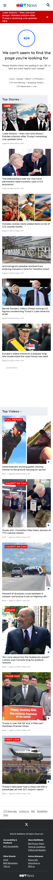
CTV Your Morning (17, 82)
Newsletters (42, 811)
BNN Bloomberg (10, 863)
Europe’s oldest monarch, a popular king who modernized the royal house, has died (25, 355)
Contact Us (24, 811)
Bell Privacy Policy (36, 843)
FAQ (33, 811)
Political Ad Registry (37, 850)
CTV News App (10, 811)
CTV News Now (24, 86)
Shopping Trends (35, 82)
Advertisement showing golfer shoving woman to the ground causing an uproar (24, 468)
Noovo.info (33, 860)
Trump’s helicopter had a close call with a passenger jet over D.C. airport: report (24, 788)
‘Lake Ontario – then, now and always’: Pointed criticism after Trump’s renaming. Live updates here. (24, 136)
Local (11, 79)
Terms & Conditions (36, 847)
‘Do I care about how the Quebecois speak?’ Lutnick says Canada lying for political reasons (26, 660)
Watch (28, 79)
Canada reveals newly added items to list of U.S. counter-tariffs (26, 225)
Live (35, 86)
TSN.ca (6, 866)
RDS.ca (31, 866)
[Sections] (5, 5)
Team (5, 815)
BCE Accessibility (10, 846)
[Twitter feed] (26, 824)
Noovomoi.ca (34, 863)
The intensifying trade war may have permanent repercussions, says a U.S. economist (22, 182)
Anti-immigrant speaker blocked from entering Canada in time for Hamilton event (25, 267)
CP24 (5, 860)
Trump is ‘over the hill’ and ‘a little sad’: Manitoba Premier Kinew (23, 724)
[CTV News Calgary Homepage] (26, 5)
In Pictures (38, 79)
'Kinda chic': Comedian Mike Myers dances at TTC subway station (26, 531)
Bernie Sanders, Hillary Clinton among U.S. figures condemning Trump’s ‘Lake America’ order (26, 311)
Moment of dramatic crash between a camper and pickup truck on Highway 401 (24, 595)
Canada (19, 79)
